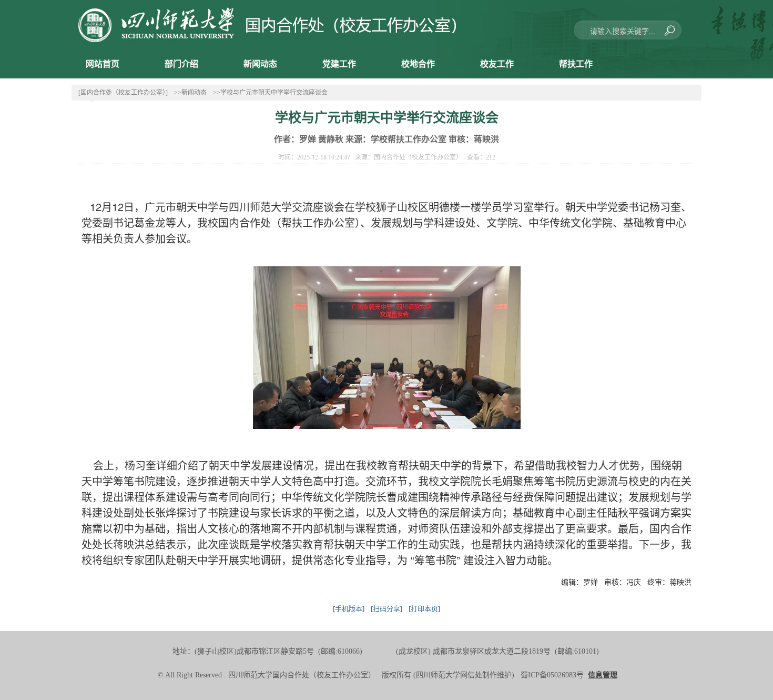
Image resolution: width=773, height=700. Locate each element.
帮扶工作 (576, 63)
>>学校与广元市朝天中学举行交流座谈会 (270, 92)
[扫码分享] (386, 608)
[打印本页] (424, 608)
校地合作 (418, 63)
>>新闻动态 (190, 92)
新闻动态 (260, 63)
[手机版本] (348, 608)
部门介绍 (181, 63)
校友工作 (497, 63)
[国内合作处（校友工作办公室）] (123, 92)
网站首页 (102, 63)
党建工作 (339, 63)
